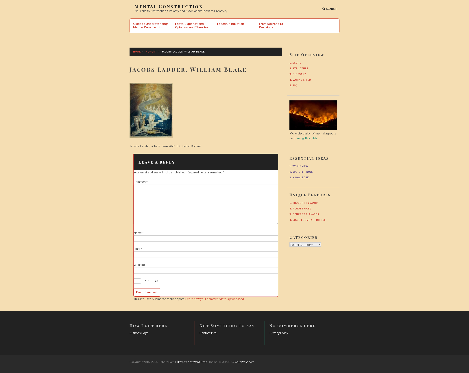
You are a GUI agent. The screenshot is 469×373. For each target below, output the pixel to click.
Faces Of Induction (230, 24)
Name (138, 233)
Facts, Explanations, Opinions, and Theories (191, 25)
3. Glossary (297, 74)
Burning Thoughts (305, 138)
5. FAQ (293, 85)
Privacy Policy (278, 333)
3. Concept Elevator (304, 214)
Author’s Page (139, 333)
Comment (141, 182)
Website (139, 265)
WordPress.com (244, 361)
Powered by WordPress (192, 361)
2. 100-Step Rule (301, 171)
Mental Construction (168, 6)
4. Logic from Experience (307, 220)
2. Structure (299, 68)
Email (138, 249)
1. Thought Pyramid (303, 203)
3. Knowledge (299, 177)
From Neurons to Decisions (271, 25)
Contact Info (208, 333)
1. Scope (295, 62)
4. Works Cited (300, 79)
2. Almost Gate (300, 208)
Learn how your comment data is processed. (214, 299)
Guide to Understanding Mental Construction (150, 25)
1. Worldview (299, 166)
